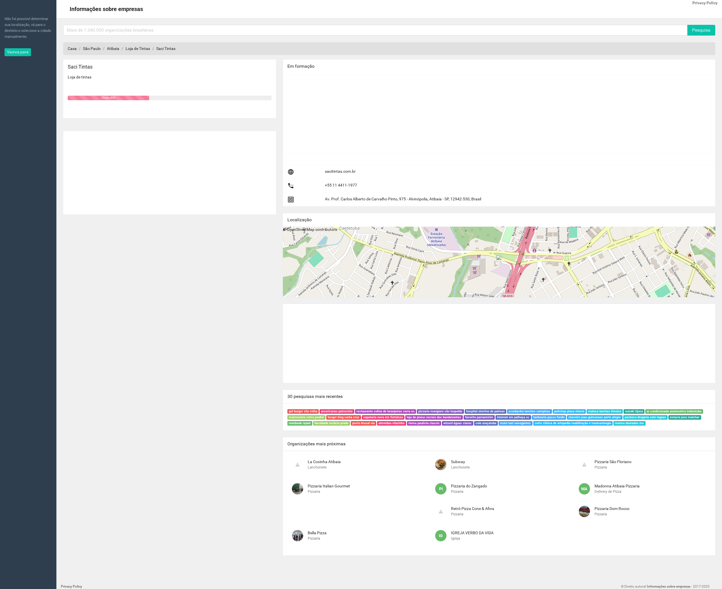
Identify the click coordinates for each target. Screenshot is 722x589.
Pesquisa (701, 30)
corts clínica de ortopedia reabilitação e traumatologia (573, 423)
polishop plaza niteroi (569, 411)
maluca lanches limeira (604, 411)
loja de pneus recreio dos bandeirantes (434, 417)
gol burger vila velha (303, 411)
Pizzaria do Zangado (469, 486)
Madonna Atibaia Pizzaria (617, 486)
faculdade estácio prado (331, 423)
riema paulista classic (424, 423)
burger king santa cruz (343, 417)
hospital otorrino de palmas (485, 411)
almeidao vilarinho (391, 423)
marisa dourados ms (629, 423)
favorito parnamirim (479, 417)
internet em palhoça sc (513, 417)
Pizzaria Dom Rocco (612, 508)
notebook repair (300, 423)
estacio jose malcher (684, 417)
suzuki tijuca (634, 411)
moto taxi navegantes (515, 423)
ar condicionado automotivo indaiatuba (674, 411)
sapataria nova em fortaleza (383, 417)
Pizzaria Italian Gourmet (329, 486)
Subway (458, 461)
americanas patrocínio (337, 411)
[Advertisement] (169, 170)
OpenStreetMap (300, 229)
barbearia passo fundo (549, 417)
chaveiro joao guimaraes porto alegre (594, 417)
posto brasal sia (363, 423)
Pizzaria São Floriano (613, 461)
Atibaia (113, 48)
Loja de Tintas (138, 48)
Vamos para (17, 52)
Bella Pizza (317, 533)
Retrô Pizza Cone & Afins (472, 508)
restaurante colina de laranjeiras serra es (385, 411)
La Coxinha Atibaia (324, 461)
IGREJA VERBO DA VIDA (472, 533)
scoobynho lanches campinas (529, 411)
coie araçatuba (486, 423)
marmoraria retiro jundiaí (306, 417)
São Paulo (92, 48)
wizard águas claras (457, 423)
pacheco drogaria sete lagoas (645, 417)
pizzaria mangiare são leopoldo (440, 411)
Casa (72, 48)
